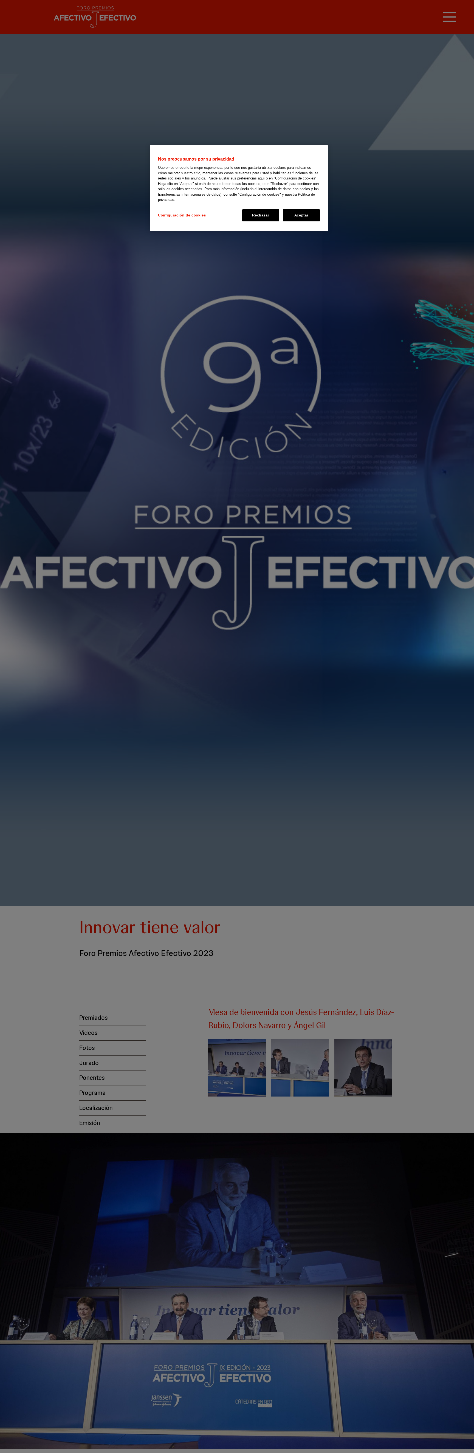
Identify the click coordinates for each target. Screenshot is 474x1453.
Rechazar (260, 215)
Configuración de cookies (182, 215)
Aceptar (301, 215)
